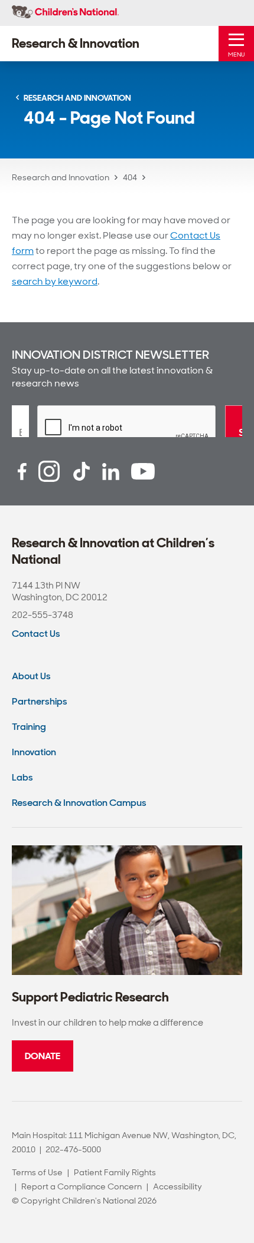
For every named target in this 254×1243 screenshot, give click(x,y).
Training (29, 726)
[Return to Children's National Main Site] (65, 13)
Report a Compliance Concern (81, 1186)
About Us (31, 676)
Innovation (34, 752)
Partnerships (39, 701)
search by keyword (54, 281)
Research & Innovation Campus (79, 802)
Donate (42, 1056)
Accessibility (177, 1186)
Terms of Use (37, 1172)
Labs (22, 777)
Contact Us (36, 633)
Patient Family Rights (115, 1172)
